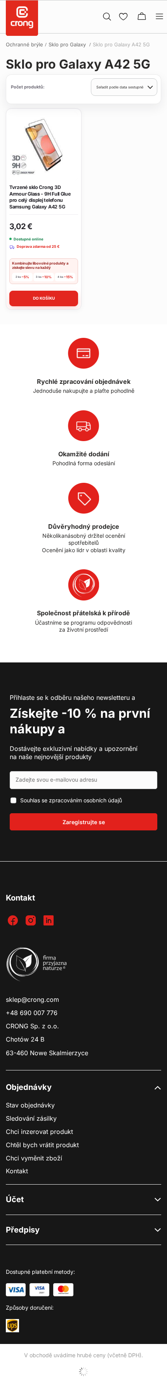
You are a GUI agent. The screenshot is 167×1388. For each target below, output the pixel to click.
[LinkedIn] (49, 921)
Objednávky (29, 1087)
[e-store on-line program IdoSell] (83, 1371)
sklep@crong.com (32, 999)
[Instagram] (32, 921)
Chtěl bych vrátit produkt (42, 1145)
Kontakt (17, 1171)
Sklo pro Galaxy (68, 44)
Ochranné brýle (24, 44)
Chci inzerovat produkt (39, 1131)
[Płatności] (16, 1289)
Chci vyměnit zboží (34, 1158)
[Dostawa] (12, 1325)
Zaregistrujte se (84, 822)
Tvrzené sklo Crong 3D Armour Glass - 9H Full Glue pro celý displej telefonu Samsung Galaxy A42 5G (40, 197)
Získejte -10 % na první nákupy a (80, 721)
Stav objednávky (30, 1105)
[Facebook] (14, 921)
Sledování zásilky (31, 1118)
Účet (15, 1199)
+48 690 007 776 (31, 1013)
